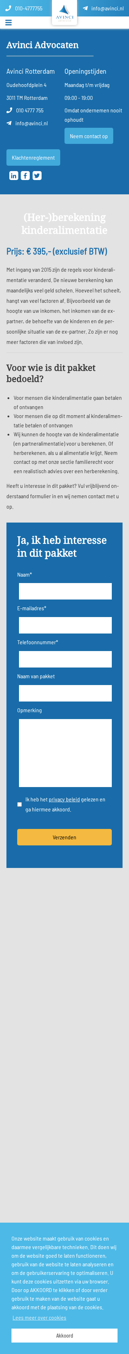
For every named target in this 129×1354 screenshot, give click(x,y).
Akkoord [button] (64, 1336)
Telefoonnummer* (37, 642)
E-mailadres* (31, 608)
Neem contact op (89, 135)
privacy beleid (64, 799)
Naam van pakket (36, 676)
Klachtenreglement (33, 157)
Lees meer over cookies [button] (39, 1317)
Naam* (24, 574)
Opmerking (29, 710)
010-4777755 (28, 8)
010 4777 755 (29, 110)
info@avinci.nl (107, 8)
